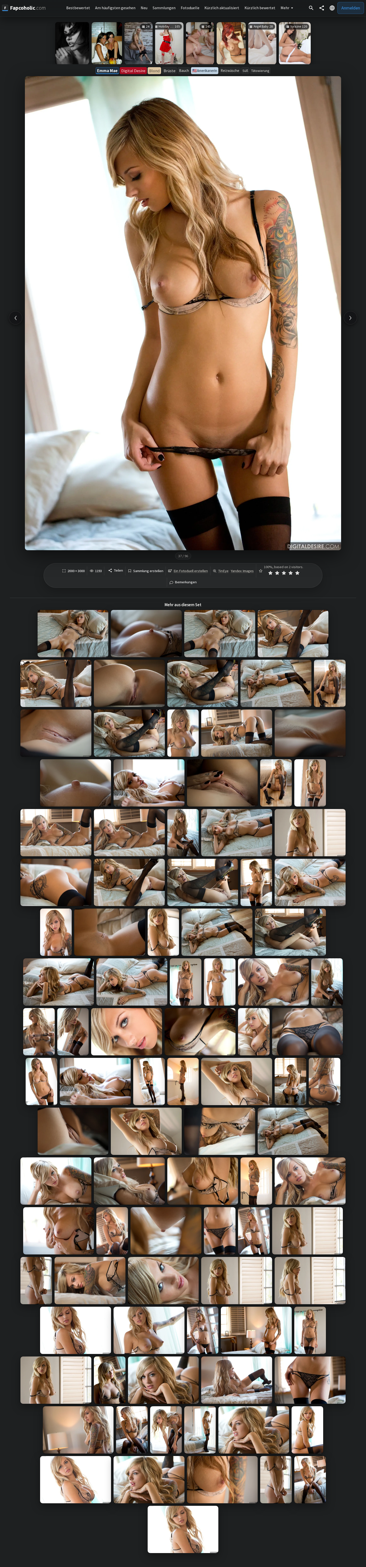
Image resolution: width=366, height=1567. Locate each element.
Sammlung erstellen (148, 571)
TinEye (223, 571)
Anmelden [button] (350, 8)
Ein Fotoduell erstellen (191, 571)
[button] (332, 8)
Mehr (285, 7)
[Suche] (311, 8)
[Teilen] (321, 8)
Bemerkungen (186, 582)
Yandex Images (242, 571)
